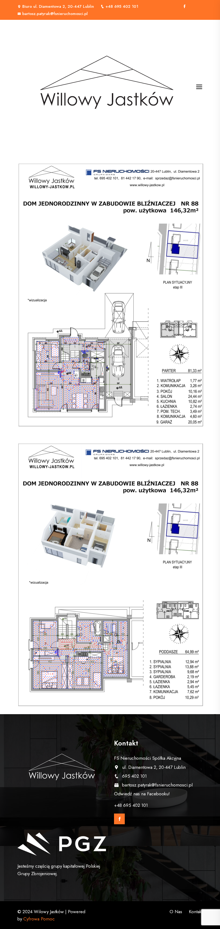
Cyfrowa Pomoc (39, 919)
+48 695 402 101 (121, 6)
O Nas (176, 911)
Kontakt (196, 911)
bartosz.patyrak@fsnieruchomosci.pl (55, 14)
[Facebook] (184, 6)
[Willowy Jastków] (106, 87)
